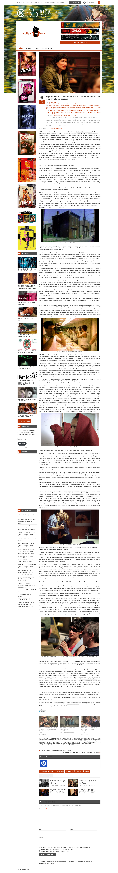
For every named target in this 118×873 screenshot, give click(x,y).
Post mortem (78, 112)
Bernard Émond (74, 117)
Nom (40, 829)
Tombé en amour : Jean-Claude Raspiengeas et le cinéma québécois (89, 729)
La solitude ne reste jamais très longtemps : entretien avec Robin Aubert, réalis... (58, 781)
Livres (37, 48)
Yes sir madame (56, 114)
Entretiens (67, 103)
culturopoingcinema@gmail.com (87, 745)
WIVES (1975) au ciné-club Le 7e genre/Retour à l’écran (26, 416)
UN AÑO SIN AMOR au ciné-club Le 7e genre (27, 319)
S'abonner (22, 443)
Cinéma (20, 48)
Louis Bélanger (89, 107)
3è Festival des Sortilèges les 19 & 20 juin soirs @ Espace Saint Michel (27, 351)
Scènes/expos (47, 48)
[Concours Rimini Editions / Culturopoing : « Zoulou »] (80, 25)
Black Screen (21, 519)
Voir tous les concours (80, 42)
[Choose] (27, 76)
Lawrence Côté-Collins (71, 107)
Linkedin (70, 771)
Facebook (44, 771)
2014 (65, 115)
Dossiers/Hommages (58, 103)
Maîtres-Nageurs (60, 112)
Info (84, 2)
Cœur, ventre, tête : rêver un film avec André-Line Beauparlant (57, 790)
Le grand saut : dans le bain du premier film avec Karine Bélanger (87, 790)
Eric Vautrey (45, 706)
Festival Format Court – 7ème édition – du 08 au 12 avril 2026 (27, 367)
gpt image (20, 590)
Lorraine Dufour (81, 107)
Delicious (87, 771)
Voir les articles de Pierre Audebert (59, 761)
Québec (85, 124)
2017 (75, 115)
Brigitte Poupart (65, 105)
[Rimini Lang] (27, 223)
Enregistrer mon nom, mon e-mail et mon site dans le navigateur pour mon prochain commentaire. (65, 847)
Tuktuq (61, 125)
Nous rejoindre (76, 2)
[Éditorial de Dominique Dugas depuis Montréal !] (69, 721)
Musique (29, 48)
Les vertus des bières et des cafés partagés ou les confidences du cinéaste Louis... (87, 781)
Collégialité (59, 119)
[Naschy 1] (27, 181)
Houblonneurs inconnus (93, 105)
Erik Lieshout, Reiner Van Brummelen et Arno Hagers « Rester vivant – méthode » (80, 752)
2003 (62, 115)
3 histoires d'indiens (55, 110)
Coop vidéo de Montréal (69, 119)
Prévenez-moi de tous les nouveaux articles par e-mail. (54, 851)
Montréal (64, 124)
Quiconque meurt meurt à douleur (90, 112)
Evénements (73, 103)
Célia (19, 515)
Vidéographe (66, 125)
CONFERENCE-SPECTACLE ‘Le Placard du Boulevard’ (26, 303)
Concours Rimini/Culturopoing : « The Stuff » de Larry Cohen (27, 578)
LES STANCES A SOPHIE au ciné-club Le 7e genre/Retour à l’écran (27, 335)
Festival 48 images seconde (74, 120)
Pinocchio (67, 112)
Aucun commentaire (44, 128)
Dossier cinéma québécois (60, 120)
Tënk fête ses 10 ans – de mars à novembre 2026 (26, 383)
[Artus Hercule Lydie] (27, 207)
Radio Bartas (64, 706)
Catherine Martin (74, 105)
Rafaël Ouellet (96, 107)
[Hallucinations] (27, 128)
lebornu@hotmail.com (64, 745)
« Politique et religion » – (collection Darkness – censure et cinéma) (56, 750)
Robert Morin (49, 109)
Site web (41, 837)
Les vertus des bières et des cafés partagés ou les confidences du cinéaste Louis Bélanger (48, 729)
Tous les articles (20, 2)
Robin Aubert (56, 109)
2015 (68, 115)
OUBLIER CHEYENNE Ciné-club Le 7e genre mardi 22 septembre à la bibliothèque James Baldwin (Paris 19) (27, 286)
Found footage (89, 120)
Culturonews (29, 2)
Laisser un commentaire (56, 128)
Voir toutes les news (24, 421)
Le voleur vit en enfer (91, 110)
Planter (72, 112)
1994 (55, 115)
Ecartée (62, 110)
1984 (52, 115)
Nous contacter (60, 2)
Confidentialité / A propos (48, 2)
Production (79, 124)
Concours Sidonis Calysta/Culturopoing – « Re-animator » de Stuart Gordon (27, 527)
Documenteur (49, 120)
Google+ (61, 771)
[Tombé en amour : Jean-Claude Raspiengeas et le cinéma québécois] (90, 721)
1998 (58, 115)
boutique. (73, 697)
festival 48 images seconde (84, 132)
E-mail (72, 829)
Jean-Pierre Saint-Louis (56, 122)
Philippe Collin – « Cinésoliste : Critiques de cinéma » (27, 521)
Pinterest (78, 771)
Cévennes (48, 119)
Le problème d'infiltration (78, 110)
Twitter (52, 771)
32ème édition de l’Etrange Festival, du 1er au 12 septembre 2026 (27, 269)
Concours (37, 2)
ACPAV (50, 117)
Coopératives (79, 119)
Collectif (54, 119)
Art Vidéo (67, 117)
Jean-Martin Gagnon (51, 107)
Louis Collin (49, 124)
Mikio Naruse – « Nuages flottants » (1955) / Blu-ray (27, 399)
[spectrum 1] (27, 249)
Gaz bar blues (68, 110)
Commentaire (43, 808)
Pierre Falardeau (72, 124)
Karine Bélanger (61, 107)
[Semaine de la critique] (59, 12)
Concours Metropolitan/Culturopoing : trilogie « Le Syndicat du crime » (26, 598)
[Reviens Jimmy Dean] (27, 102)
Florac (83, 120)
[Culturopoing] (34, 39)
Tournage (56, 125)
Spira (51, 125)
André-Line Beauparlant (55, 105)
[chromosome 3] (27, 155)
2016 (71, 115)
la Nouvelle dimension (73, 704)
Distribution (96, 119)
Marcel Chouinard (57, 124)
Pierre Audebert (52, 102)
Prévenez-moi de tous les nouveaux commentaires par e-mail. (56, 849)
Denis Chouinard (83, 105)
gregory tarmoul (22, 532)
